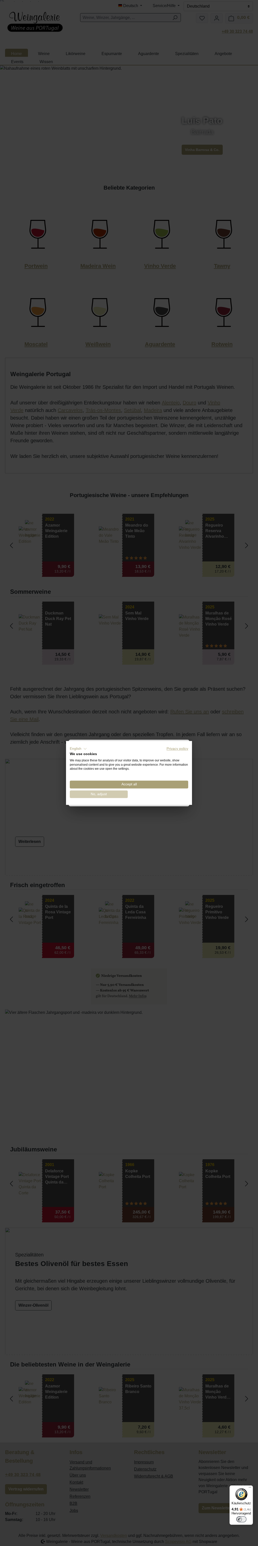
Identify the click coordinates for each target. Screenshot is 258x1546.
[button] (78, 749)
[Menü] (250, 1488)
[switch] (241, 1519)
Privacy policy (177, 749)
